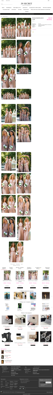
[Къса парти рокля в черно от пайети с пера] (2, 352)
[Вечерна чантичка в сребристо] (7, 320)
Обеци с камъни (7, 342)
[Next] (51, 296)
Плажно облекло (26, 9)
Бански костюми (27, 370)
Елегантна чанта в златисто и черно (20, 326)
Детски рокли (14, 9)
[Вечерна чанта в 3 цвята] (45, 320)
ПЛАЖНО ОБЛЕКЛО (27, 369)
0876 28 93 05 (8, 0)
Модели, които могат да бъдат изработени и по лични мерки (40, 9)
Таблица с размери (11, 268)
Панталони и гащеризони (47, 7)
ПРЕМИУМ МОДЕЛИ (36, 373)
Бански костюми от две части (28, 371)
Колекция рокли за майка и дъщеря (35, 7)
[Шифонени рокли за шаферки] (33, 275)
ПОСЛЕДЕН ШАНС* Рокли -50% (5, 372)
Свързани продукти (4, 268)
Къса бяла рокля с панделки (8, 356)
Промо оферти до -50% (17, 7)
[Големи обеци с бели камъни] (45, 336)
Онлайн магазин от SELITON (26, 394)
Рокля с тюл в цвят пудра (46, 280)
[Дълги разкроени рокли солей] (8, 28)
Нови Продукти (8, 7)
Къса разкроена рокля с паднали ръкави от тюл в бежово (8, 361)
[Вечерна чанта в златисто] (32, 336)
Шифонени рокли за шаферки (32, 280)
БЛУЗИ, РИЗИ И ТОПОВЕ (15, 368)
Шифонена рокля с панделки (7, 280)
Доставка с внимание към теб (20, 268)
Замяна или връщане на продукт (16, 384)
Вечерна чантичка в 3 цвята (20, 342)
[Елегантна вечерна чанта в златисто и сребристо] (32, 320)
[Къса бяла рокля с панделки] (2, 357)
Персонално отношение (47, 268)
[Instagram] (51, 0)
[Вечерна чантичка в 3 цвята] (20, 336)
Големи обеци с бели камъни (46, 342)
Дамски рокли (25, 7)
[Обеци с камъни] (7, 336)
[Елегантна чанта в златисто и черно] (20, 320)
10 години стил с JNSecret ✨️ (38, 268)
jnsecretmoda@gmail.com (44, 384)
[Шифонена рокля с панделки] (7, 275)
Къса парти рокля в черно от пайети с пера (8, 351)
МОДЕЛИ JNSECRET (5, 16)
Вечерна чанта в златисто (33, 342)
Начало (3, 7)
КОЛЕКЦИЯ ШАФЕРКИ (14, 373)
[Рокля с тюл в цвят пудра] (46, 275)
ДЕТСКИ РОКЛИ (13, 372)
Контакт (2, 384)
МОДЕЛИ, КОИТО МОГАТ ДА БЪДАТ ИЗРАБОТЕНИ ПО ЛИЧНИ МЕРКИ (41, 370)
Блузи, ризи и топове (6, 9)
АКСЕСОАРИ (13, 375)
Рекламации (16, 381)
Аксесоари (19, 9)
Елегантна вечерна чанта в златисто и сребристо (32, 326)
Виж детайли (7, 287)
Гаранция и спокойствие (29, 268)
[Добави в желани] (51, 29)
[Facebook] (50, 0)
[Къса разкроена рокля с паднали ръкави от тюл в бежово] (2, 362)
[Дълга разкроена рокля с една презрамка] (20, 275)
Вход (6, 381)
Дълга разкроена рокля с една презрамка (20, 281)
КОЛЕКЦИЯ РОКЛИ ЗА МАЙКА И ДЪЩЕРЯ (16, 370)
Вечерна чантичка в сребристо (7, 326)
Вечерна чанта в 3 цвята (46, 326)
